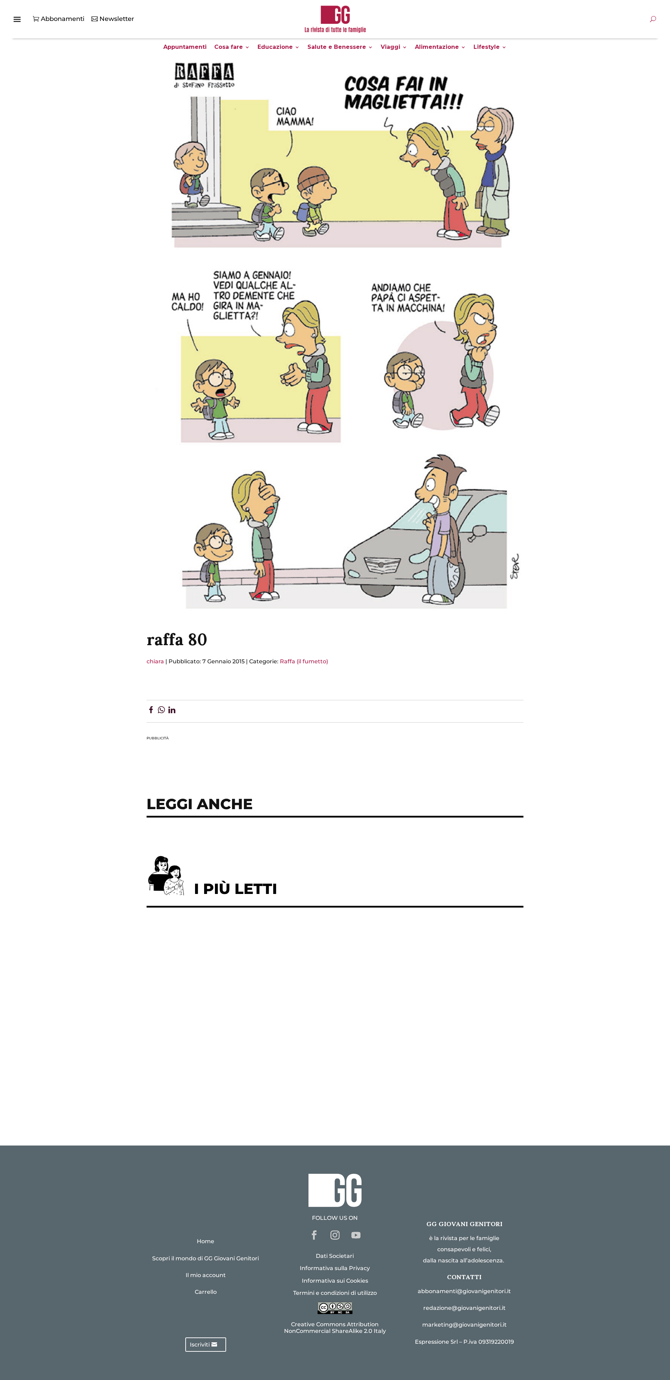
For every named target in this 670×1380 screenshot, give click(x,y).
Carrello (206, 1292)
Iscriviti (200, 1344)
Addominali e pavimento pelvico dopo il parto (226, 957)
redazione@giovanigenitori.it (464, 1308)
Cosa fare (228, 47)
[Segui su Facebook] (314, 1235)
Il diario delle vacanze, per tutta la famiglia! (223, 1021)
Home (205, 1241)
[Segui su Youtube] (356, 1235)
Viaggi (390, 47)
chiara (155, 661)
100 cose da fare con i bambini (201, 1085)
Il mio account (206, 1275)
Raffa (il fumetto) (304, 661)
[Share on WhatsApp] (161, 711)
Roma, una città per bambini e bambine (215, 999)
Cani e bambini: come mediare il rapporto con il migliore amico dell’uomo (271, 1042)
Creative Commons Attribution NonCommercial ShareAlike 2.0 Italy (335, 1327)
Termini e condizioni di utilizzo (335, 1293)
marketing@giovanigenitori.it (464, 1324)
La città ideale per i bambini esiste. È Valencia (226, 1064)
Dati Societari (335, 1256)
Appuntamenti (185, 47)
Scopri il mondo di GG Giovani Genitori (205, 1258)
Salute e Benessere (336, 47)
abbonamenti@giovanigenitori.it (464, 1291)
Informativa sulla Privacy (335, 1268)
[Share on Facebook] (151, 711)
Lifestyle (487, 47)
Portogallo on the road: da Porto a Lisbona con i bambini (244, 1106)
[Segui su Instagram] (335, 1235)
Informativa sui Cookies (335, 1280)
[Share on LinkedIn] (172, 711)
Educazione (275, 47)
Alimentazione (437, 47)
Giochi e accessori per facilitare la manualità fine (232, 935)
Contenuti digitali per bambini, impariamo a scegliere (240, 978)
